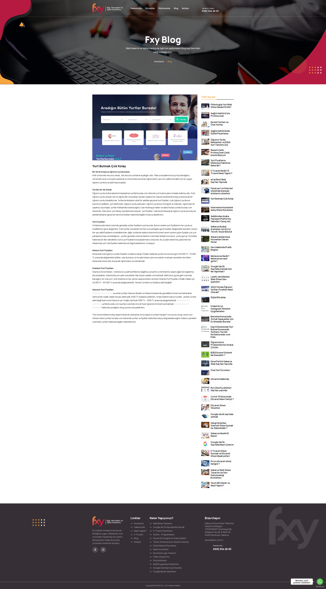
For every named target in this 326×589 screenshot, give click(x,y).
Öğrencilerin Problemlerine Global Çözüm (222, 345)
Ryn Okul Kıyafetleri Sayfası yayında (221, 389)
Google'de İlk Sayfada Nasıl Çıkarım (222, 443)
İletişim (185, 8)
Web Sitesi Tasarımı (162, 523)
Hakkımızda (136, 8)
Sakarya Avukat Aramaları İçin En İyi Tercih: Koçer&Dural (221, 229)
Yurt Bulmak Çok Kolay (222, 198)
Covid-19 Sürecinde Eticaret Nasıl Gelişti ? (222, 398)
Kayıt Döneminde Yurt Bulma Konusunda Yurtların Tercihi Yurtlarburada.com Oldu (221, 332)
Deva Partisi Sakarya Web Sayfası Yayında (221, 362)
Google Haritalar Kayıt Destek (167, 567)
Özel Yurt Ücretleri (220, 370)
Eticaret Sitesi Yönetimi (218, 406)
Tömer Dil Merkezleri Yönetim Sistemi (171, 542)
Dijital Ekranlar (218, 297)
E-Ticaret (138, 534)
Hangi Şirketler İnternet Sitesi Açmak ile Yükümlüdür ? (222, 426)
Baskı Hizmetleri (161, 549)
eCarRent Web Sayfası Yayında (219, 181)
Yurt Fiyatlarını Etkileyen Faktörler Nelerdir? (221, 163)
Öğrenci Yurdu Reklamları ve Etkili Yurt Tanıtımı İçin (220, 142)
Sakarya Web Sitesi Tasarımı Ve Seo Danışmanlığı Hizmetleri (220, 474)
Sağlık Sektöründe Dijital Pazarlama (220, 132)
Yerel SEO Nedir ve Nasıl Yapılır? (220, 484)
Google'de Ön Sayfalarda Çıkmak (168, 527)
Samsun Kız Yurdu (102, 293)
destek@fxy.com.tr (214, 540)
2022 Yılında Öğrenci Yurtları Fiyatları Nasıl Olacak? (222, 290)
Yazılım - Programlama (163, 534)
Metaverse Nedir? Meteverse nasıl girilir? (220, 259)
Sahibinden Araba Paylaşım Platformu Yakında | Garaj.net (221, 219)
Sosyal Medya (160, 560)
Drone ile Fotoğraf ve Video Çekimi (169, 538)
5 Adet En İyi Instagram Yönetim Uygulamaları (220, 309)
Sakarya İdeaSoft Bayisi (220, 434)
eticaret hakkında (220, 379)
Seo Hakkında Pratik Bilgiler (221, 248)
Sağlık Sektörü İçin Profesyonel (220, 114)
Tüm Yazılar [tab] (208, 97)
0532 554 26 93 (210, 11)
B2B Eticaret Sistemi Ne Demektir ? (221, 354)
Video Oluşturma (161, 556)
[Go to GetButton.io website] (320, 586)
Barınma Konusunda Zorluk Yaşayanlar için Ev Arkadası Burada (222, 319)
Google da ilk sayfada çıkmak (222, 415)
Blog (176, 8)
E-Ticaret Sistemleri (163, 530)
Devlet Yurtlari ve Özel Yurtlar (220, 123)
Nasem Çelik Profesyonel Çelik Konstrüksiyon (220, 153)
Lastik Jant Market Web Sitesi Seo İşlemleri (220, 279)
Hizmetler (150, 8)
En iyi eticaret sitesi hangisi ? (221, 462)
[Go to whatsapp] (320, 581)
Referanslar (164, 8)
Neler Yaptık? (140, 530)
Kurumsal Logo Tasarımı (164, 553)
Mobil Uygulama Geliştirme (166, 564)
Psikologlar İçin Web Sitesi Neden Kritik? (221, 106)
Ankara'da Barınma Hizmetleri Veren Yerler (220, 239)
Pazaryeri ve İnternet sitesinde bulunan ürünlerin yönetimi (222, 191)
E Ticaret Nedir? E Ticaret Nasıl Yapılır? (221, 172)
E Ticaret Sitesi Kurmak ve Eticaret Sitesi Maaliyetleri (220, 453)
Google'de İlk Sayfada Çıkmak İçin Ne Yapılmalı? (221, 269)
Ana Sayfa (159, 61)
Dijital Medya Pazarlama (164, 545)
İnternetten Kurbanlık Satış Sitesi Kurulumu (222, 208)
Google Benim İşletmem (164, 571)
